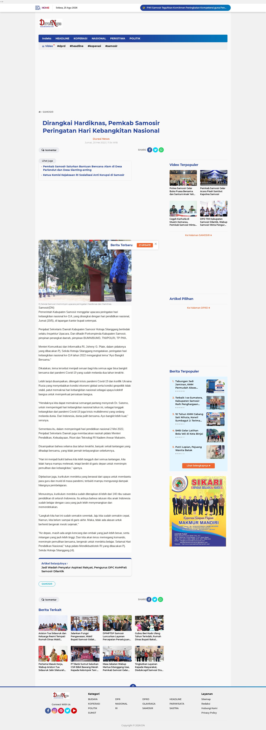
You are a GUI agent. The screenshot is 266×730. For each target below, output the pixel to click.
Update (146, 245)
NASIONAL (99, 38)
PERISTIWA (117, 38)
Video (49, 46)
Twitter (69, 715)
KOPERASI (80, 38)
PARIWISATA (177, 703)
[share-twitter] (155, 149)
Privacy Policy (209, 712)
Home (45, 7)
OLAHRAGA (148, 703)
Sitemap (206, 699)
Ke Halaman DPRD (197, 307)
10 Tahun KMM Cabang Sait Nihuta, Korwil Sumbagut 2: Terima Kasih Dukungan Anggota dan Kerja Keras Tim (189, 417)
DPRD (62, 46)
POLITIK (135, 38)
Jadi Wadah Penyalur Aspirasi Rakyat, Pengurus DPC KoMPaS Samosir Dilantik (84, 569)
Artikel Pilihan (181, 299)
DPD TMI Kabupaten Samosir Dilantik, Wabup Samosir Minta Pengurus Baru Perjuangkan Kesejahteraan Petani (213, 222)
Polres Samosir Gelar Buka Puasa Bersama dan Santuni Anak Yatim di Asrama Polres (183, 191)
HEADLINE (62, 38)
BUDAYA (93, 699)
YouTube (76, 715)
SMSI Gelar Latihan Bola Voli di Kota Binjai (189, 432)
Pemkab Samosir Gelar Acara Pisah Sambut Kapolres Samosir (212, 191)
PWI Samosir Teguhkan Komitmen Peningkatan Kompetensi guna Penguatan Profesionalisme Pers (187, 7)
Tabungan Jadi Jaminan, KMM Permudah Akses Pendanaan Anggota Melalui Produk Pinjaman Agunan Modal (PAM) (188, 384)
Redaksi (205, 703)
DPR (117, 699)
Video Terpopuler (184, 165)
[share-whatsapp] (161, 149)
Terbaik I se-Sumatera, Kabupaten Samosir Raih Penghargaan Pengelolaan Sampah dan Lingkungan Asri (188, 401)
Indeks (46, 38)
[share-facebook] (149, 149)
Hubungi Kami (209, 708)
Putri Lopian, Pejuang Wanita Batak (188, 448)
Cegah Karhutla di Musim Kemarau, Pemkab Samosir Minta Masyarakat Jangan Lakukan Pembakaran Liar (182, 222)
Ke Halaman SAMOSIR (197, 235)
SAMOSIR (112, 46)
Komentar (50, 150)
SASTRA (174, 708)
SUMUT (92, 712)
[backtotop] (133, 687)
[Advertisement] (133, 78)
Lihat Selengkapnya (198, 465)
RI (116, 708)
